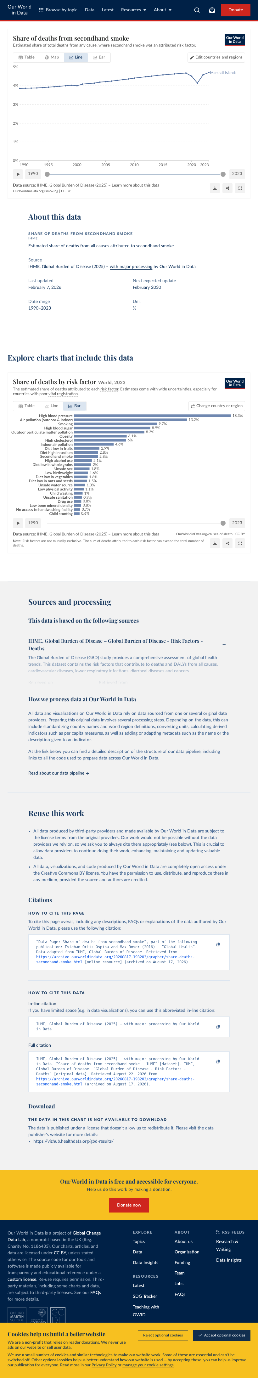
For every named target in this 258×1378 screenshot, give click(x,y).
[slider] (47, 174)
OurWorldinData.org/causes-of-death (204, 534)
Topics (139, 1242)
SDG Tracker (145, 1296)
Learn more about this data (135, 185)
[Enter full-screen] (240, 188)
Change (219, 406)
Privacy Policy (104, 1365)
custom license (22, 1279)
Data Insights (145, 1263)
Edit (219, 57)
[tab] (27, 57)
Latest (108, 10)
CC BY (66, 191)
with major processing (131, 267)
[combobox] (197, 10)
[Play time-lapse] (18, 174)
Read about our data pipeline (56, 773)
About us (184, 1242)
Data (89, 10)
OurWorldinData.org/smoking (35, 191)
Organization (187, 1252)
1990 (33, 174)
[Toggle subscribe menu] (212, 10)
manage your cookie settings (148, 1365)
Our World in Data (19, 9)
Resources (131, 10)
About (160, 10)
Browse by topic (61, 10)
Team (180, 1273)
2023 (237, 174)
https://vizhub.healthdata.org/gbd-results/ (73, 1141)
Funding (182, 1263)
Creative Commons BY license (70, 873)
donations (90, 1343)
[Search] (197, 10)
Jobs (179, 1284)
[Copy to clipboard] (212, 945)
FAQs (95, 1293)
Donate (235, 10)
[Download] (215, 188)
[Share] (227, 188)
